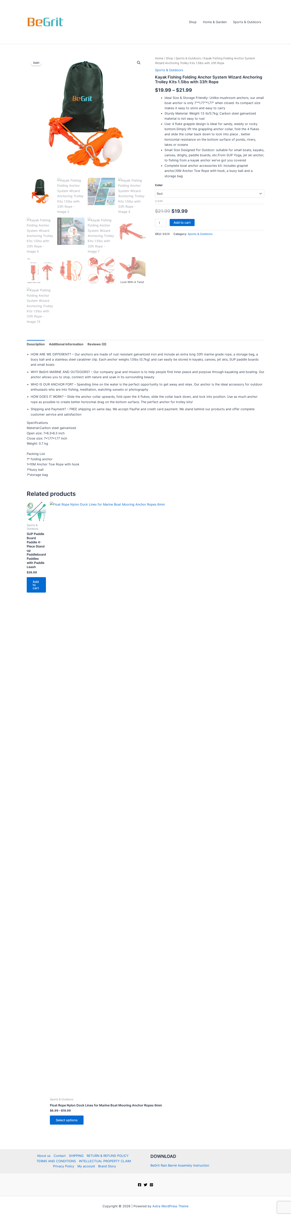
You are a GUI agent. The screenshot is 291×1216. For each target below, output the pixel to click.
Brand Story (107, 1166)
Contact (60, 1156)
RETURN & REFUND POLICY (108, 1156)
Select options (67, 1120)
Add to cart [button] (36, 585)
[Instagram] (151, 1185)
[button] (138, 62)
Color (159, 185)
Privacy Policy (63, 1166)
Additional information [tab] (66, 344)
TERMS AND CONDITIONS (56, 1161)
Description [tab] (36, 344)
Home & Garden (215, 22)
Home (159, 58)
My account (86, 1166)
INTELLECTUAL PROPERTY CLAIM (105, 1161)
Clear (159, 201)
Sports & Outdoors (247, 22)
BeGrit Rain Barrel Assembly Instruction (179, 1165)
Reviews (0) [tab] (97, 344)
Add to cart (182, 222)
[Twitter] (145, 1185)
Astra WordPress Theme (170, 1206)
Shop (193, 22)
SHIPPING (76, 1156)
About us (43, 1156)
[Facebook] (139, 1185)
